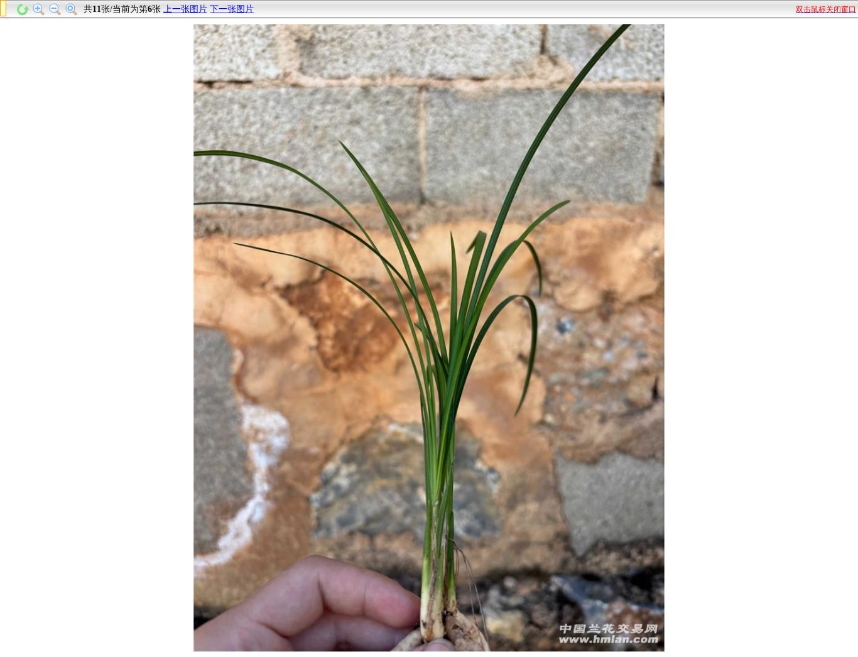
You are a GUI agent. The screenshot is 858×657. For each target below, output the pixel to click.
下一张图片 (232, 9)
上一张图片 (185, 9)
